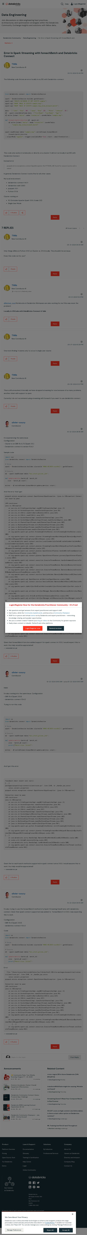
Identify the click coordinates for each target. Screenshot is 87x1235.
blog (39, 621)
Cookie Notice (50, 1223)
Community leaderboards (33, 613)
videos (45, 621)
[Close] (72, 1214)
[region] (39, 1223)
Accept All (65, 1230)
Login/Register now (32, 628)
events (32, 615)
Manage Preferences (14, 1230)
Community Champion (62, 613)
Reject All (50, 1230)
